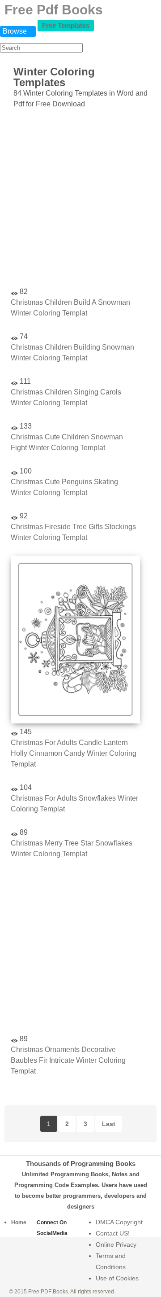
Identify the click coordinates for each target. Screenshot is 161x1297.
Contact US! (113, 1233)
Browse (15, 31)
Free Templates (65, 25)
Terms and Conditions (111, 1261)
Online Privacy (116, 1244)
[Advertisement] (80, 199)
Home (18, 1222)
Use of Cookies (117, 1278)
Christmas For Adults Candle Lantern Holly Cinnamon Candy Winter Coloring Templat (73, 753)
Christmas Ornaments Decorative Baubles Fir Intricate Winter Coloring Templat (68, 1060)
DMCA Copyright (119, 1222)
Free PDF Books (48, 1291)
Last (108, 1123)
